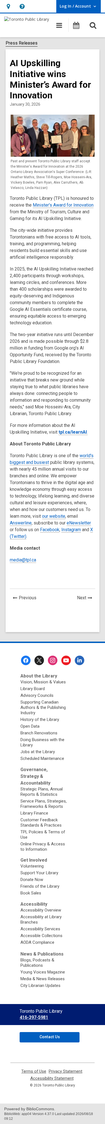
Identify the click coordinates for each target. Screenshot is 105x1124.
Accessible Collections (41, 935)
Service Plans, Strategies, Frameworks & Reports (43, 804)
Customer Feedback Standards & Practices (41, 822)
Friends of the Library (39, 886)
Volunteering (32, 866)
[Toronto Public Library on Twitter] (39, 660)
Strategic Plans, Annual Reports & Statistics (41, 792)
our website (53, 516)
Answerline (21, 523)
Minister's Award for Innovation (63, 205)
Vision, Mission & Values (43, 681)
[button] (8, 6)
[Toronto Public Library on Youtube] (66, 660)
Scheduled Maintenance (42, 758)
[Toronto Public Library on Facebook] (26, 660)
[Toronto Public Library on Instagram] (52, 660)
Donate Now (31, 879)
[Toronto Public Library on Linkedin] (79, 660)
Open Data (29, 726)
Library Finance (34, 813)
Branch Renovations (38, 733)
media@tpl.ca (23, 560)
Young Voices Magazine (42, 972)
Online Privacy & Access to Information (42, 846)
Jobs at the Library (37, 751)
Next (86, 598)
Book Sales (30, 893)
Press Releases (22, 43)
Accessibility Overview (40, 910)
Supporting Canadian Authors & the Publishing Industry (43, 707)
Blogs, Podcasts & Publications (37, 963)
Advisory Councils (36, 695)
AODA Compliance (37, 942)
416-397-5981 (34, 1017)
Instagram (71, 529)
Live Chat (63, 1081)
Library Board (32, 688)
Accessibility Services (40, 928)
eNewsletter (79, 523)
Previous (29, 598)
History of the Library (39, 719)
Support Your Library (39, 872)
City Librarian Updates (40, 985)
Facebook (49, 529)
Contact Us (49, 1037)
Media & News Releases (42, 978)
